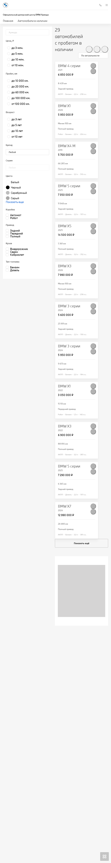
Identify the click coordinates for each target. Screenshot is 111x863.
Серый (15, 198)
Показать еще (15, 202)
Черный (16, 187)
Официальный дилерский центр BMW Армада (26, 14)
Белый (15, 182)
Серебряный (19, 193)
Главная (8, 20)
